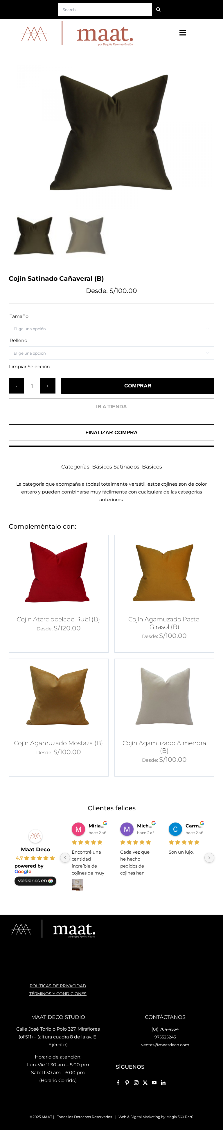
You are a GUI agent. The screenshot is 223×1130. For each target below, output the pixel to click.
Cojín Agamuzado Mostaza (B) (58, 743)
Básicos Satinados (115, 467)
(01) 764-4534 (165, 1029)
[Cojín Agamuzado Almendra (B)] (164, 696)
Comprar (137, 386)
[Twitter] (145, 1082)
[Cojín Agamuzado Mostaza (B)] (58, 696)
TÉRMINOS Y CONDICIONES (58, 993)
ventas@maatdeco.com (165, 1044)
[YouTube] (154, 1082)
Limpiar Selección (29, 366)
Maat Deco (35, 849)
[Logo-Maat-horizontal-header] (76, 21)
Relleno (18, 340)
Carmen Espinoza (194, 826)
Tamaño (19, 316)
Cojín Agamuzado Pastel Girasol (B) (164, 623)
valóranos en (32, 880)
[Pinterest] (127, 1082)
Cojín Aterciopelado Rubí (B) (58, 619)
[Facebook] (118, 1082)
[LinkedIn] (163, 1082)
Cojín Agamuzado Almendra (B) (164, 746)
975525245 (165, 1037)
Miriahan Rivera (97, 826)
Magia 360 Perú (179, 1117)
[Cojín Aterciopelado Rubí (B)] (58, 572)
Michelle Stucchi (145, 826)
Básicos (152, 467)
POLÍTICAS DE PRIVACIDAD (58, 985)
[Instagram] (136, 1082)
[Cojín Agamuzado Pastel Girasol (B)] (164, 572)
